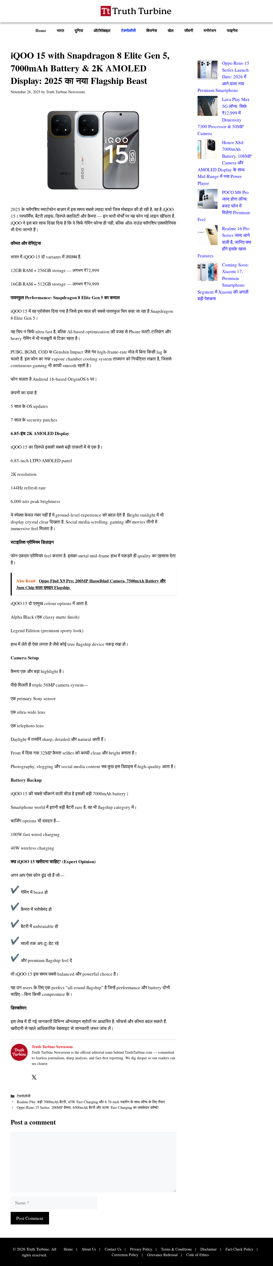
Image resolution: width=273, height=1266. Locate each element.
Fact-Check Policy (239, 1249)
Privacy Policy (141, 1249)
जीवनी (188, 30)
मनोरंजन (210, 30)
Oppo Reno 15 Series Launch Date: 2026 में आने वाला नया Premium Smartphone (223, 76)
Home (40, 30)
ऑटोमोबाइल (102, 30)
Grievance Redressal (162, 1254)
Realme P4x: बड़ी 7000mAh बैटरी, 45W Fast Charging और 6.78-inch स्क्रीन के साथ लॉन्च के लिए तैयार (91, 1101)
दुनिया (79, 30)
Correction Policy (125, 1254)
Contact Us (113, 1249)
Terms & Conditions (176, 1249)
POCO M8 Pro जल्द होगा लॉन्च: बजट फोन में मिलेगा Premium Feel (224, 205)
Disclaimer (208, 1249)
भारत (60, 30)
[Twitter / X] (34, 1077)
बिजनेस (151, 30)
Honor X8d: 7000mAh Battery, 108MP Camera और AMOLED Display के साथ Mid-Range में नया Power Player (224, 162)
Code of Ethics (197, 1254)
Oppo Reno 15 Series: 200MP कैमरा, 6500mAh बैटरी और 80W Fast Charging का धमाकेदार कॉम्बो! (88, 1107)
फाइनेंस (232, 30)
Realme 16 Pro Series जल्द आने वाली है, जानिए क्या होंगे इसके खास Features (224, 242)
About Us (89, 1249)
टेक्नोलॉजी (128, 30)
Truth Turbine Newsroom (52, 1046)
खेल (171, 30)
